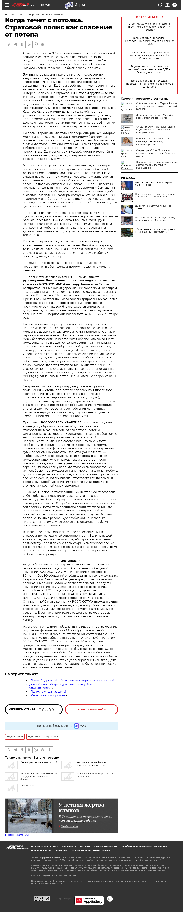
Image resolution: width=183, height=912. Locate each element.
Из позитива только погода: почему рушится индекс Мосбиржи (155, 218)
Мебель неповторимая (47, 695)
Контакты (61, 850)
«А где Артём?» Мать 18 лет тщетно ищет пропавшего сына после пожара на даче (155, 129)
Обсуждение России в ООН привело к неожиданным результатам (155, 230)
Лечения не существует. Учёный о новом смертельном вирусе (155, 116)
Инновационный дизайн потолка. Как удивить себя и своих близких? (39, 776)
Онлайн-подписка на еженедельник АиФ (144, 846)
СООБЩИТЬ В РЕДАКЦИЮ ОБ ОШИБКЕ (90, 850)
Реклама (85, 846)
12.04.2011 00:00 (13, 14)
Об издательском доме (44, 846)
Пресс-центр (69, 846)
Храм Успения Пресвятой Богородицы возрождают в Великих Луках (149, 41)
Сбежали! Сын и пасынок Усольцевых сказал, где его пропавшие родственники (157, 165)
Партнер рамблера (62, 899)
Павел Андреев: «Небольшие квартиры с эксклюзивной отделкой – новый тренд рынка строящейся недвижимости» (70, 684)
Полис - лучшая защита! (48, 691)
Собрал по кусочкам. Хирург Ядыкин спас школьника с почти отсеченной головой (157, 106)
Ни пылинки (27, 785)
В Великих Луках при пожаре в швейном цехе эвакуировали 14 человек (149, 26)
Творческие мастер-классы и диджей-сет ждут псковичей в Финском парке (149, 55)
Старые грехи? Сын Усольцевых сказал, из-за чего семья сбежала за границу (156, 153)
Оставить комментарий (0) (91, 709)
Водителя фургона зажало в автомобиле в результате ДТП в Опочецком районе (149, 69)
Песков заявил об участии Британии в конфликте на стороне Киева (155, 195)
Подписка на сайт (41, 850)
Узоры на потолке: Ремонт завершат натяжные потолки (93, 763)
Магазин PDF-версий (105, 846)
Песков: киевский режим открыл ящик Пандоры (153, 183)
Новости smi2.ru (17, 834)
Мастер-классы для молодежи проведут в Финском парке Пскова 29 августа (149, 83)
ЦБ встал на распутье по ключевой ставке (154, 207)
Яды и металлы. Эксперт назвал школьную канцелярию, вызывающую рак (153, 141)
